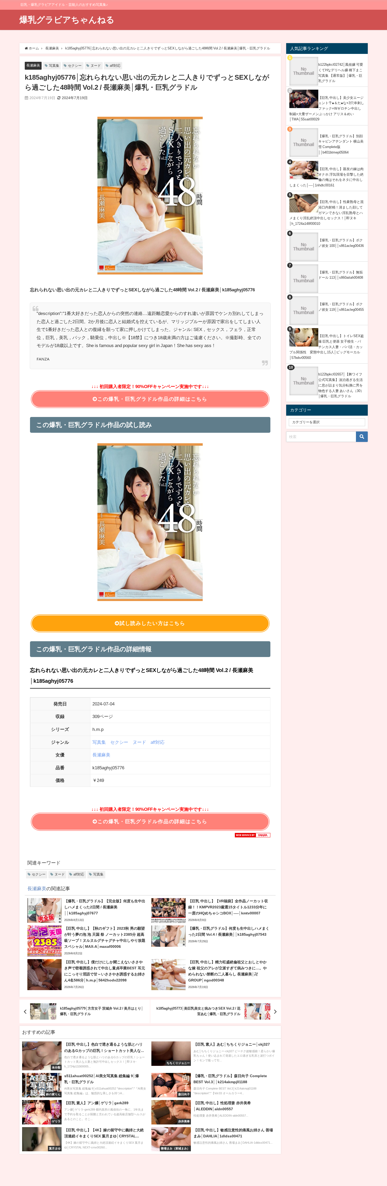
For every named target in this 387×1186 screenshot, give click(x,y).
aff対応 (115, 65)
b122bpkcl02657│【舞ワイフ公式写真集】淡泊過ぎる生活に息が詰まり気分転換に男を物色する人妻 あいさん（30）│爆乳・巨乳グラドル (341, 385)
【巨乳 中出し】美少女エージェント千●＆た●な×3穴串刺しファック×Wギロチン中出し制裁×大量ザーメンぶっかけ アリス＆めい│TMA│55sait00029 (326, 108)
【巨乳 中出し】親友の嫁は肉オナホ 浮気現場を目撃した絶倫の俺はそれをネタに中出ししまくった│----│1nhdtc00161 (326, 177)
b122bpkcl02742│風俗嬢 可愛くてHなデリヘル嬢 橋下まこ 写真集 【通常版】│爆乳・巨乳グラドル (340, 73)
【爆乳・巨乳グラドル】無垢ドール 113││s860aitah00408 (340, 275)
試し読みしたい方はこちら (152, 623)
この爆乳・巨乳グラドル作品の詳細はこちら (152, 398)
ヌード (96, 65)
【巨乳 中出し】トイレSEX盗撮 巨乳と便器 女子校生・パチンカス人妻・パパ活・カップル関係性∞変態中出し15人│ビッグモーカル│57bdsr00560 (326, 346)
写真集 (54, 65)
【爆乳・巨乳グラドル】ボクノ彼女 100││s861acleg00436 (341, 242)
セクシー (75, 65)
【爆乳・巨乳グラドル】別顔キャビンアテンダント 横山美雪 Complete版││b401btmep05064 (341, 144)
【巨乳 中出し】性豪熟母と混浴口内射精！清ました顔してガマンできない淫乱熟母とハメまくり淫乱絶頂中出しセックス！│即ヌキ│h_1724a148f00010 (326, 212)
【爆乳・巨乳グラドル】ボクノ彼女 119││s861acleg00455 (341, 306)
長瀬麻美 (33, 65)
